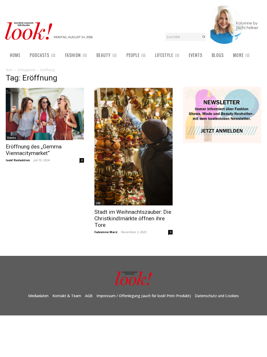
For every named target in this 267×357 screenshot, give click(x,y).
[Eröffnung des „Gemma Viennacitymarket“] (45, 114)
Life (98, 203)
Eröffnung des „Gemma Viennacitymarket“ (34, 149)
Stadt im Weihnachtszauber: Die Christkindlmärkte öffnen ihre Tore (132, 218)
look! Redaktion (18, 160)
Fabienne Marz (106, 232)
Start (9, 70)
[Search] (203, 37)
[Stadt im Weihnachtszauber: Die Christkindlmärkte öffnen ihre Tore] (133, 146)
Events (11, 138)
